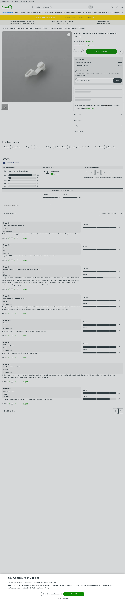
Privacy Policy (44, 588)
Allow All (73, 594)
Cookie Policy (31, 588)
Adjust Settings (62, 599)
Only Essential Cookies (51, 594)
